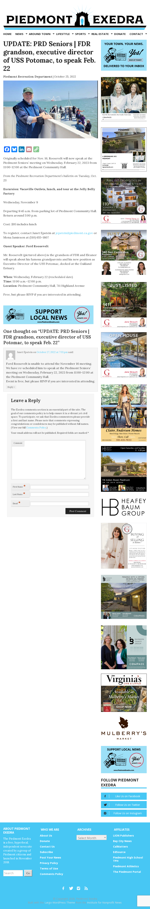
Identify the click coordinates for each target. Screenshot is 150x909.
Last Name (19, 493)
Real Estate (100, 34)
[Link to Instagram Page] (80, 886)
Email (16, 502)
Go (28, 873)
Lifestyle (63, 34)
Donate (120, 34)
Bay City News (122, 841)
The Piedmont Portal (127, 871)
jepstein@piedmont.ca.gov (74, 233)
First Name (19, 486)
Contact (137, 34)
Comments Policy (36, 427)
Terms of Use (49, 868)
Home (7, 34)
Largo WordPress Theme (60, 902)
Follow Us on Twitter (127, 805)
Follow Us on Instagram (127, 813)
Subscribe (46, 852)
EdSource (119, 852)
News (19, 34)
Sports (81, 34)
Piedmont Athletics (126, 866)
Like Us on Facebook (127, 796)
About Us (46, 835)
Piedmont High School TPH (128, 859)
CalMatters (120, 846)
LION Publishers (123, 835)
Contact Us (47, 846)
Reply (11, 386)
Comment (18, 443)
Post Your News (50, 857)
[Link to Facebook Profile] (64, 886)
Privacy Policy (49, 863)
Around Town (40, 34)
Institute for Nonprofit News (104, 902)
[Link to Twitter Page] (72, 886)
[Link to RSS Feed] (86, 886)
